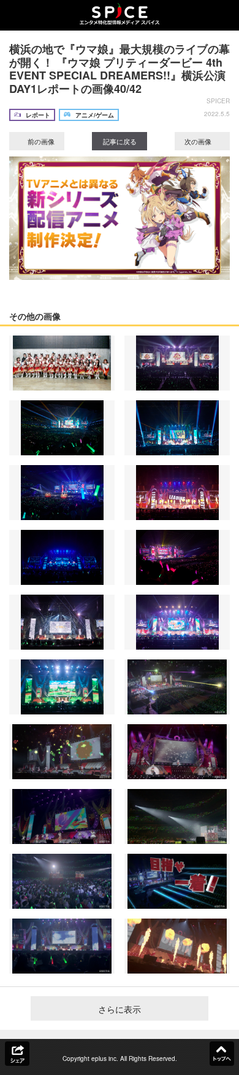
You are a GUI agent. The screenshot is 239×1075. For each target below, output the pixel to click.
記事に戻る (120, 141)
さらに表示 (119, 1009)
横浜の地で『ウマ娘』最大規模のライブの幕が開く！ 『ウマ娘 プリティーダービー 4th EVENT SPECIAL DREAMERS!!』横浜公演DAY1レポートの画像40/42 (119, 69)
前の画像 (40, 141)
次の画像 (198, 141)
